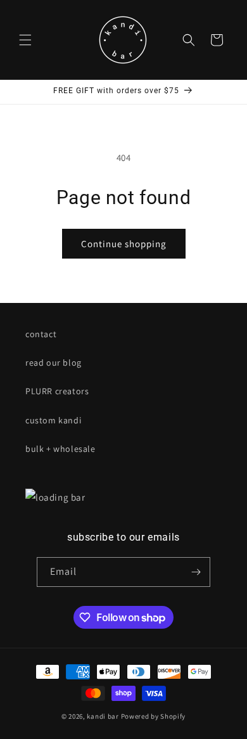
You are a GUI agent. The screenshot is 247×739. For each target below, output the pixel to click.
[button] (25, 40)
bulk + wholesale (60, 448)
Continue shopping (124, 244)
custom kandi (53, 420)
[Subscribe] (196, 572)
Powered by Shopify (153, 716)
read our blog (53, 362)
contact (40, 334)
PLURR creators (57, 391)
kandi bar (102, 716)
